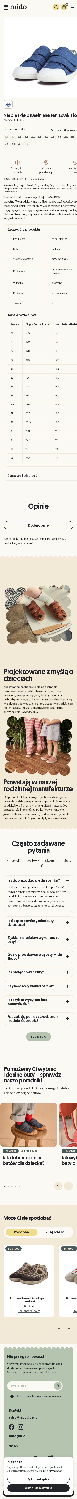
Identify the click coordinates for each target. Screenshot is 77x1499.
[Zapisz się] (58, 1386)
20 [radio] (6, 137)
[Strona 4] (15, 1186)
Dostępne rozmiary (29, 1311)
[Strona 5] (19, 1186)
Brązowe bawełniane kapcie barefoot (28, 1300)
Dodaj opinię (38, 525)
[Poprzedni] (58, 1186)
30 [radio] (72, 137)
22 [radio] (19, 137)
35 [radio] (19, 144)
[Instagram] (20, 1427)
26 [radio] (46, 137)
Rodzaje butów (68, 188)
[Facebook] (11, 1427)
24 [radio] (33, 137)
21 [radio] (13, 137)
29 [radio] (66, 137)
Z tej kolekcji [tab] (55, 1232)
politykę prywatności (50, 1396)
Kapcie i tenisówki (35, 188)
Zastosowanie (10, 191)
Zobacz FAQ (38, 1036)
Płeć (47, 188)
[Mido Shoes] (15, 7)
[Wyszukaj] (56, 7)
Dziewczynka (19, 188)
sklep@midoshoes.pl (23, 1417)
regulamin (32, 1396)
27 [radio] (52, 137)
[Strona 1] (4, 1186)
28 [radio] (59, 137)
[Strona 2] (8, 1186)
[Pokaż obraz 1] (8, 104)
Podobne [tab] (21, 1232)
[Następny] (68, 1186)
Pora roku (55, 188)
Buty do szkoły (42, 185)
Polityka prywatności (50, 1471)
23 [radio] (26, 137)
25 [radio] (39, 137)
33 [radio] (6, 144)
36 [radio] (26, 144)
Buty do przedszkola (24, 185)
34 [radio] (13, 144)
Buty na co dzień (58, 185)
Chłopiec (8, 188)
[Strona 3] (11, 1186)
